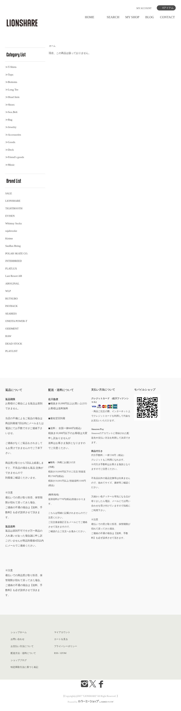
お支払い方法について (22, 646)
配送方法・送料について (23, 653)
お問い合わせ (17, 639)
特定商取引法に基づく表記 (24, 667)
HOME (89, 17)
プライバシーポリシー (65, 646)
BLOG (149, 17)
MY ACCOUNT (143, 8)
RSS (56, 653)
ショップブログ (19, 660)
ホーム (52, 46)
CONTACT (167, 17)
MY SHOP (132, 17)
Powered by (72, 702)
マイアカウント (62, 632)
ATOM (63, 653)
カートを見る (61, 639)
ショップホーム (19, 632)
